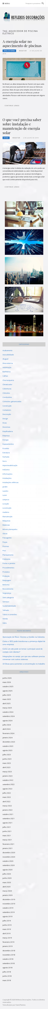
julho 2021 (7, 827)
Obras (5, 533)
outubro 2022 (8, 780)
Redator (23, 51)
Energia (5, 440)
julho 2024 (7, 725)
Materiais (6, 525)
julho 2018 (7, 972)
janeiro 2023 (8, 776)
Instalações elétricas (11, 482)
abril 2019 (6, 933)
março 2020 (7, 891)
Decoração (7, 414)
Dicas (6, 138)
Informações (7, 474)
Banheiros (7, 372)
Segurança (7, 593)
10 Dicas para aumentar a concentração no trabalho (24, 664)
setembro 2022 (9, 784)
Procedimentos (8, 568)
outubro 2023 (8, 746)
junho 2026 (7, 678)
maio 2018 (7, 980)
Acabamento (7, 350)
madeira (6, 512)
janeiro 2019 (8, 946)
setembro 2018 (9, 963)
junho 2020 (7, 878)
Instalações (7, 478)
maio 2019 (7, 929)
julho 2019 (7, 921)
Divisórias (6, 427)
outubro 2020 (8, 861)
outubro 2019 (8, 908)
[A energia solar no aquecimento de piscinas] (24, 69)
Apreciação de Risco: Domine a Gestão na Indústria (24, 637)
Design (5, 418)
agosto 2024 (7, 720)
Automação (7, 367)
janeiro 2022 (8, 810)
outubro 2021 (8, 814)
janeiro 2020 (8, 895)
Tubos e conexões (10, 614)
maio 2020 (7, 882)
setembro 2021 (9, 818)
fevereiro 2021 (8, 844)
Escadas (6, 448)
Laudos (5, 491)
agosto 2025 (7, 691)
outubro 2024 (8, 712)
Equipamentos (8, 444)
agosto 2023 (7, 750)
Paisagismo (7, 538)
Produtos (6, 572)
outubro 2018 (8, 959)
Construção (7, 406)
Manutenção (7, 516)
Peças (5, 542)
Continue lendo (12, 105)
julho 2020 (7, 874)
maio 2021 (7, 835)
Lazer (5, 495)
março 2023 (7, 771)
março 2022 (7, 806)
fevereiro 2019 (8, 942)
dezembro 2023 (9, 742)
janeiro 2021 (8, 848)
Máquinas (6, 521)
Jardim (5, 487)
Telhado (6, 610)
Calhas (5, 376)
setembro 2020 (9, 865)
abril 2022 (6, 801)
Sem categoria (8, 597)
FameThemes (20, 1005)
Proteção (6, 576)
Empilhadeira (8, 431)
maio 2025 (7, 699)
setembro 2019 (9, 912)
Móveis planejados (10, 529)
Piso (4, 550)
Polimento (6, 559)
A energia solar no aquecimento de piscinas (22, 43)
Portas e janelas (9, 563)
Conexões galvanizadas (12, 401)
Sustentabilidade (9, 606)
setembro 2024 (9, 716)
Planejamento (8, 555)
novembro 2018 (9, 955)
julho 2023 (7, 754)
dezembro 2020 (9, 852)
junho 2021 (7, 831)
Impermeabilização (10, 465)
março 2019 (7, 938)
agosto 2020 (7, 869)
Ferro (5, 461)
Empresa (6, 435)
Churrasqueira (8, 380)
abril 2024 (6, 729)
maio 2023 (7, 763)
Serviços (6, 602)
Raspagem (7, 580)
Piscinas (6, 546)
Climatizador (7, 384)
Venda (5, 619)
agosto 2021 (7, 823)
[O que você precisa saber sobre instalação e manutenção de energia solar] (24, 153)
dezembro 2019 (9, 899)
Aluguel (5, 359)
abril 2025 (6, 703)
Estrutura (6, 452)
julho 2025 (7, 695)
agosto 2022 (7, 789)
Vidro (5, 623)
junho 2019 (7, 925)
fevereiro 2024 (8, 733)
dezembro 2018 (9, 950)
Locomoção (7, 508)
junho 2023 (7, 759)
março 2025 (7, 708)
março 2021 (7, 840)
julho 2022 (7, 793)
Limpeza (6, 499)
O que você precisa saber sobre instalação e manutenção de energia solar (22, 126)
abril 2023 (6, 767)
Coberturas (7, 389)
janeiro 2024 (8, 737)
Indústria (6, 469)
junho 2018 (7, 976)
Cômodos (6, 393)
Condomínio (7, 397)
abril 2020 (6, 886)
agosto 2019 (7, 916)
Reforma (6, 585)
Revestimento (8, 589)
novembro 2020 (9, 857)
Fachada (6, 457)
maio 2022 (7, 797)
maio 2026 (7, 682)
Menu (7, 3)
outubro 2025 (8, 686)
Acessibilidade (8, 355)
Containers (7, 410)
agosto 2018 (7, 967)
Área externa (9, 51)
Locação (6, 504)
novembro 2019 (9, 904)
